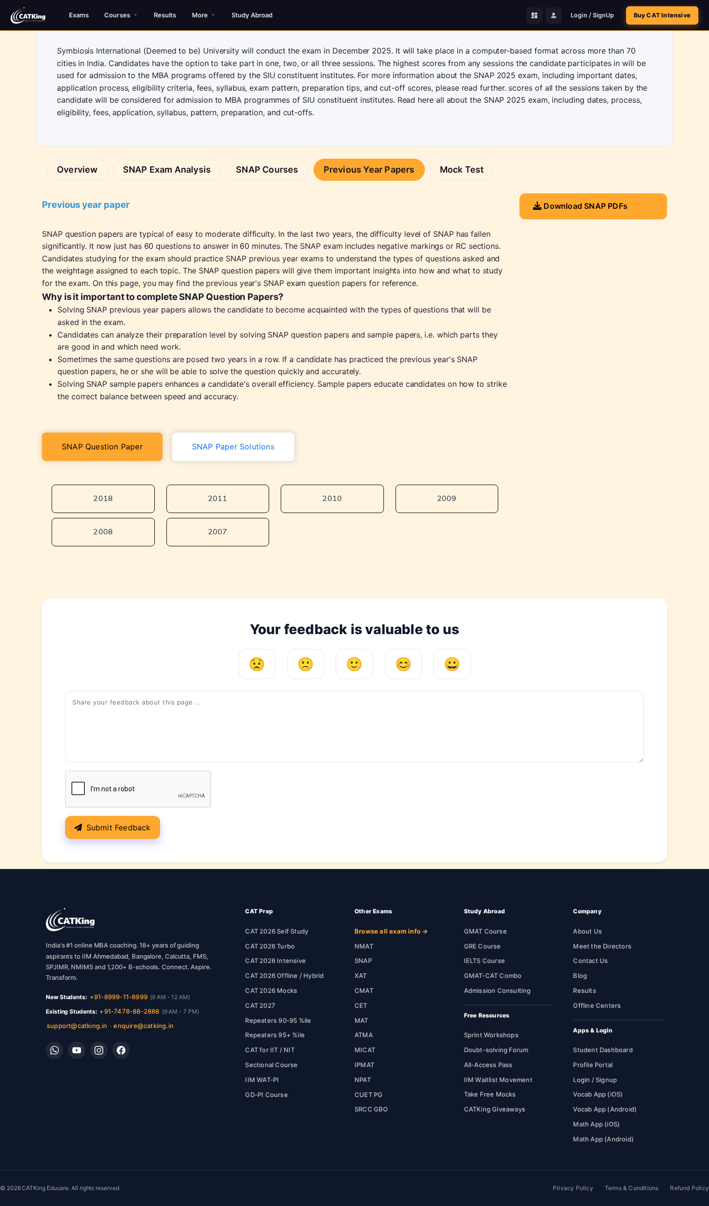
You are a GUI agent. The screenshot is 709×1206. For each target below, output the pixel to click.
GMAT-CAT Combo (493, 975)
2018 (103, 498)
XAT (360, 975)
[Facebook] (121, 1050)
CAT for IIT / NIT (269, 1050)
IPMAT (364, 1065)
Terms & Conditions (632, 1188)
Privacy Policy (573, 1188)
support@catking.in (77, 1026)
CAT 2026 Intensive (275, 960)
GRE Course (482, 946)
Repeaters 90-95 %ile (278, 1020)
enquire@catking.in (143, 1026)
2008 (103, 532)
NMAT (363, 946)
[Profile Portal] (553, 15)
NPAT (362, 1080)
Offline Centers (597, 1005)
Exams (79, 15)
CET (361, 1005)
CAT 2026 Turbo (270, 946)
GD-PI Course (266, 1094)
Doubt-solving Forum (496, 1050)
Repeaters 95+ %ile (275, 1035)
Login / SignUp (592, 15)
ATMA (363, 1035)
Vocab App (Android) (605, 1109)
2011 (218, 498)
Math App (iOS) (596, 1124)
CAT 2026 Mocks (271, 990)
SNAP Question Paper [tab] (102, 446)
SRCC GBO (371, 1109)
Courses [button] (117, 15)
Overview (77, 169)
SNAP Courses (267, 169)
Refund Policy (689, 1188)
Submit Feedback (118, 827)
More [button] (200, 15)
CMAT (363, 990)
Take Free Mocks (490, 1094)
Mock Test (462, 169)
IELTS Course (484, 960)
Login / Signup (595, 1080)
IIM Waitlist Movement (498, 1080)
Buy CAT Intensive (662, 15)
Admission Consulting (497, 990)
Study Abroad (252, 15)
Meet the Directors (602, 946)
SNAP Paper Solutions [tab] (233, 446)
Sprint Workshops (491, 1035)
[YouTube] (76, 1050)
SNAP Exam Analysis (167, 169)
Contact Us (590, 960)
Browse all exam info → (391, 931)
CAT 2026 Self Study (276, 931)
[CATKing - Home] (28, 15)
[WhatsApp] (54, 1050)
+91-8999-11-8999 (119, 997)
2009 (447, 498)
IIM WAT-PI (262, 1080)
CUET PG (368, 1094)
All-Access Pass (488, 1065)
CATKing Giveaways (494, 1109)
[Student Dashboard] (534, 15)
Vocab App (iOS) (598, 1094)
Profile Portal (593, 1065)
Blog (580, 975)
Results (165, 15)
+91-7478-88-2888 (129, 1011)
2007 (218, 532)
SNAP (363, 960)
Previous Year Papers (369, 169)
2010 (332, 498)
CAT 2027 (260, 1005)
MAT (361, 1020)
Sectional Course (271, 1065)
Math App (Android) (603, 1139)
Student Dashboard (602, 1050)
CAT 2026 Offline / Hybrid (284, 975)
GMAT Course (485, 931)
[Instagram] (99, 1050)
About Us (587, 931)
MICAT (364, 1050)
